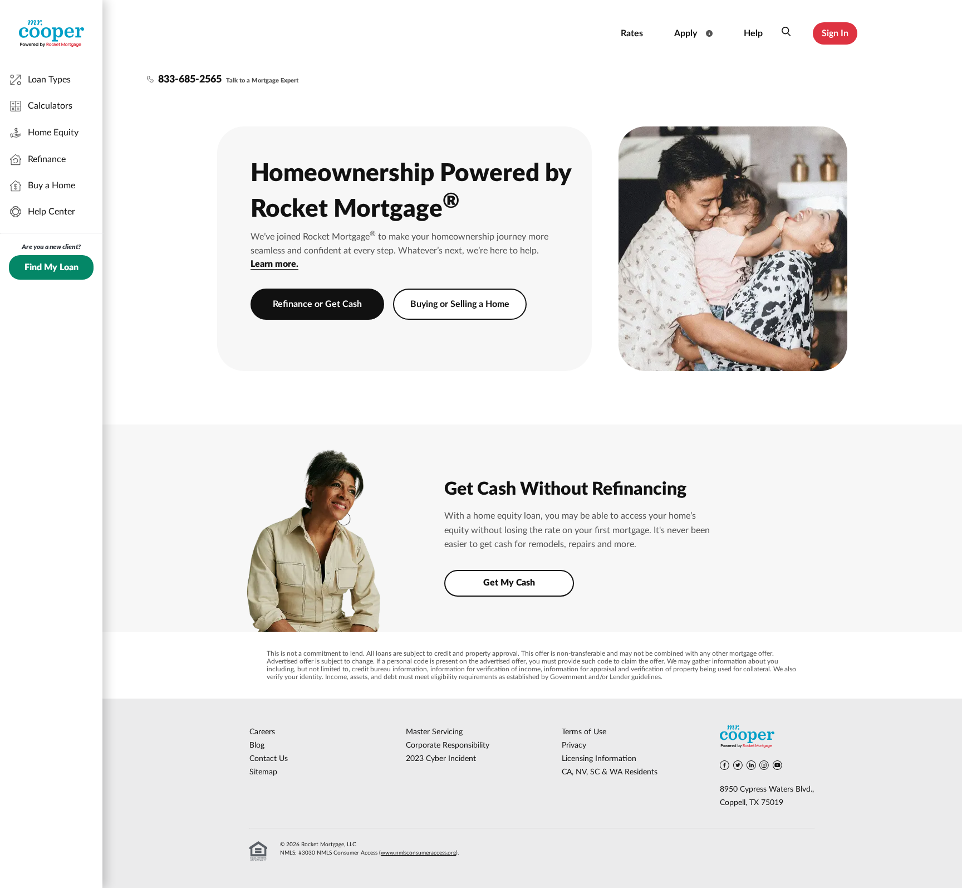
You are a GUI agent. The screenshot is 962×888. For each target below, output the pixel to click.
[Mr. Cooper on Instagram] (764, 767)
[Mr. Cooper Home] (767, 738)
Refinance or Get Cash (317, 304)
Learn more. (274, 264)
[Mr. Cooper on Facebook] (724, 767)
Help (753, 33)
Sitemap (263, 772)
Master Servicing (434, 732)
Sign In (835, 33)
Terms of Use (584, 732)
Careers (262, 732)
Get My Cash (509, 582)
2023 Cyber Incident (441, 759)
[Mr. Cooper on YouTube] (777, 767)
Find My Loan (51, 267)
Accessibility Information (563, 33)
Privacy (574, 745)
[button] (786, 33)
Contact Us (268, 759)
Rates (632, 33)
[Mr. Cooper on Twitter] (738, 767)
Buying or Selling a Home (459, 304)
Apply (685, 33)
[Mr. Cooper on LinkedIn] (751, 767)
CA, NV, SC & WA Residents (609, 772)
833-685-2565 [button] (190, 79)
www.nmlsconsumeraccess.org (418, 853)
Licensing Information (599, 759)
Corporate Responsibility (447, 745)
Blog (256, 745)
